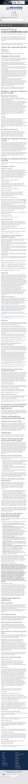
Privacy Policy (15, 217)
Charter (3, 757)
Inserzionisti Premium (19, 754)
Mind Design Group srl (16, 772)
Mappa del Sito (5, 763)
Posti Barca (17, 758)
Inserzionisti (17, 755)
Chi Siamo (4, 762)
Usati (3, 754)
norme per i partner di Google (15, 338)
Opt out (22, 262)
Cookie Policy (22, 436)
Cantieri (16, 757)
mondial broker (7, 25)
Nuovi (3, 755)
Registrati (17, 763)
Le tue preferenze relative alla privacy (10, 774)
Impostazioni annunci (21, 307)
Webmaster (17, 765)
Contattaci (17, 762)
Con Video (4, 758)
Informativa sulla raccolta (5, 776)
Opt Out (22, 318)
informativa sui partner (12, 313)
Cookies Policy (18, 768)
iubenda (2, 745)
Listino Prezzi (4, 765)
